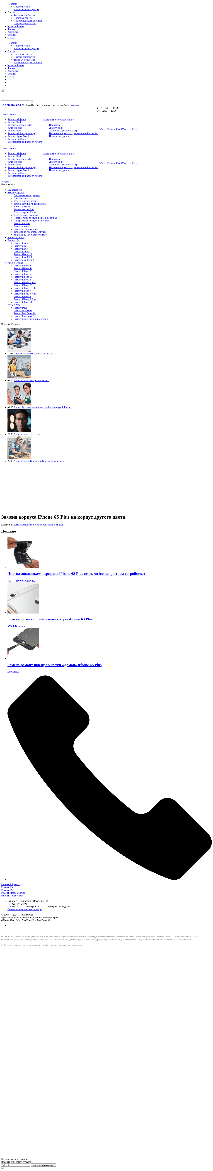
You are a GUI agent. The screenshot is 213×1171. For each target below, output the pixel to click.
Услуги (5, 181)
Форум (11, 29)
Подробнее (29, 580)
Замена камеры (22, 206)
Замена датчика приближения (30, 203)
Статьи (11, 12)
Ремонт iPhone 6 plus (25, 282)
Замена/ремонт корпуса (26, 215)
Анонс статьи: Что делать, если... (31, 380)
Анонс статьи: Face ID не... (28, 434)
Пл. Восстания (73, 105)
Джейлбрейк (56, 127)
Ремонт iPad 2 (21, 243)
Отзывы (11, 34)
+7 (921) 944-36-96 (11, 105)
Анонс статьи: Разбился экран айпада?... (35, 353)
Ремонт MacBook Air (25, 313)
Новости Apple (22, 6)
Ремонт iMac (20, 307)
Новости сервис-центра (26, 9)
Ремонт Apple (9, 114)
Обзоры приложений (25, 23)
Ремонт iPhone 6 (22, 279)
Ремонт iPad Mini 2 (24, 260)
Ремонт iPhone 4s (23, 268)
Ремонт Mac (13, 305)
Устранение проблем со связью (30, 234)
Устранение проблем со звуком (30, 232)
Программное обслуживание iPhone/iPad (35, 217)
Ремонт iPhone (15, 262)
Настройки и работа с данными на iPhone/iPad (73, 133)
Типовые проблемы (24, 15)
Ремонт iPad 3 (21, 246)
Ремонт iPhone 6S (23, 285)
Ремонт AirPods (15, 237)
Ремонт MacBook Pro (25, 316)
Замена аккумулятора (25, 201)
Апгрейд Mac (15, 127)
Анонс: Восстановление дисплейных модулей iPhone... (43, 407)
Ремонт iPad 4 (21, 248)
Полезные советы (23, 18)
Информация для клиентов (28, 20)
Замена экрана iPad (24, 209)
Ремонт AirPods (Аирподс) (22, 133)
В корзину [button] (20, 626)
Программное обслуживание (58, 119)
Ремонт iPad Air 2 (23, 254)
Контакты (12, 32)
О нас (10, 37)
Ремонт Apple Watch (18, 136)
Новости (12, 3)
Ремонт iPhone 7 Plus (25, 293)
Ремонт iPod (14, 130)
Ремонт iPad (14, 122)
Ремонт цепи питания (25, 229)
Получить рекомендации (43, 1165)
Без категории (14, 189)
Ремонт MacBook (23, 310)
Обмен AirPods (129, 129)
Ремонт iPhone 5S (23, 276)
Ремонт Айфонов (17, 119)
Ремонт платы (21, 226)
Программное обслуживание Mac (31, 220)
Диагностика (21, 198)
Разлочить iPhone (17, 139)
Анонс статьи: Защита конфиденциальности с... (39, 461)
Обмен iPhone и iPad (110, 129)
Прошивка (54, 125)
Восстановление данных (27, 195)
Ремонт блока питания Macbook (31, 319)
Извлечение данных (59, 136)
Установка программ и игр (63, 130)
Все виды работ (15, 192)
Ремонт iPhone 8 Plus (25, 299)
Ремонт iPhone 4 (22, 265)
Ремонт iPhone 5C (23, 274)
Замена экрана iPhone (25, 212)
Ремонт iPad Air (22, 251)
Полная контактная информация (24, 909)
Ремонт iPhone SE (23, 302)
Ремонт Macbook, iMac (20, 125)
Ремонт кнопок (22, 223)
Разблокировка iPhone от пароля (25, 141)
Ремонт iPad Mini (23, 257)
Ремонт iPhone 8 (22, 296)
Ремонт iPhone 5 (22, 271)
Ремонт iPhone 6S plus (25, 288)
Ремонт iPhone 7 (22, 291)
